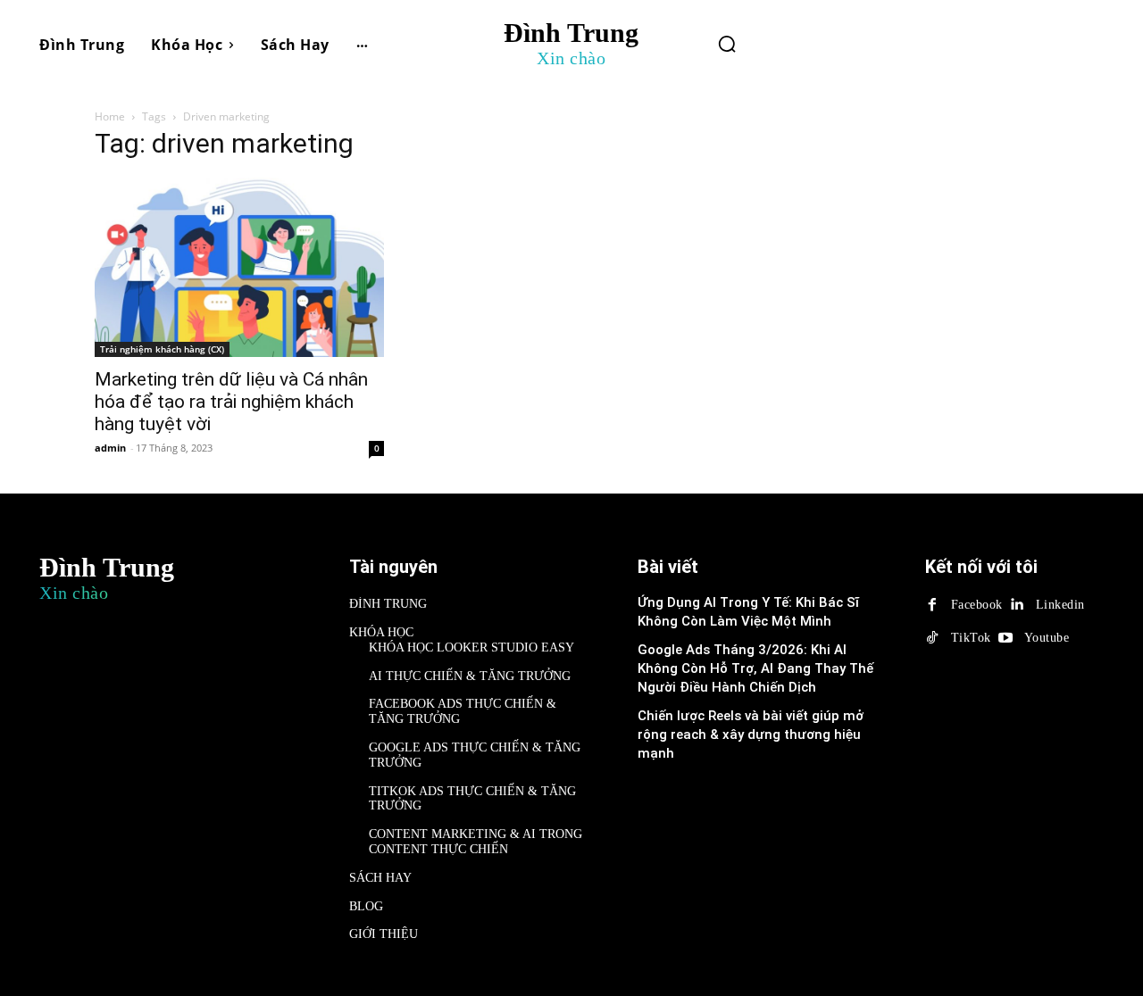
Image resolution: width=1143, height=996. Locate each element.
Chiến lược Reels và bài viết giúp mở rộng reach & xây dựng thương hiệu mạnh (751, 734)
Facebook (977, 604)
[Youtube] (1005, 638)
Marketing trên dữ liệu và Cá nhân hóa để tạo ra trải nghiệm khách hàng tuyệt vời (231, 402)
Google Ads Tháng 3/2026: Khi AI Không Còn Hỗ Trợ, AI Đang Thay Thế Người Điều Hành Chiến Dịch (755, 668)
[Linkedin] (1017, 605)
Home (110, 116)
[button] (727, 44)
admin (110, 447)
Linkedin (1060, 604)
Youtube (1047, 637)
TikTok (971, 637)
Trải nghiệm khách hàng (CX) (162, 349)
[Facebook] (932, 605)
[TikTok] (932, 638)
